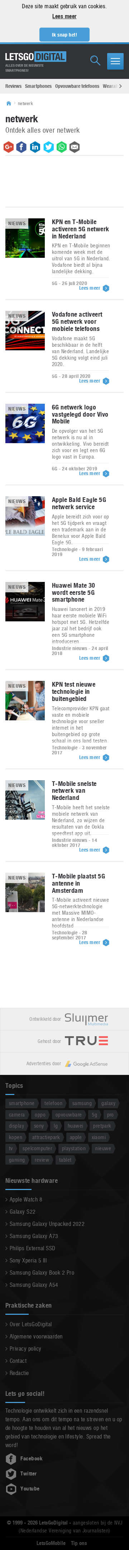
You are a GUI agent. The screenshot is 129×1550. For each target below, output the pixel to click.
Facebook (31, 1458)
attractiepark (46, 1137)
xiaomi (99, 1137)
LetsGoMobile (51, 1543)
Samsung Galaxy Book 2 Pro (42, 1272)
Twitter (28, 1473)
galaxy (108, 1103)
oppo (40, 1114)
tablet (65, 1160)
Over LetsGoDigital (31, 1324)
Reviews (13, 86)
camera (17, 1114)
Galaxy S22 (23, 1211)
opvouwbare (69, 1114)
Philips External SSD (33, 1248)
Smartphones (38, 86)
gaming (17, 1160)
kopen (15, 1137)
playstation (74, 1148)
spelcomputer (37, 1148)
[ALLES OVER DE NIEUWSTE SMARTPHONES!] (35, 56)
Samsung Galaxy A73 (34, 1236)
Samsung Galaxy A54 (34, 1284)
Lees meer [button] (64, 16)
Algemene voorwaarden (36, 1336)
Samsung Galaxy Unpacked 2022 (47, 1223)
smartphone (22, 1103)
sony (39, 1126)
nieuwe (103, 1148)
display (16, 1126)
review (42, 1160)
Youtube (29, 1488)
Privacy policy (26, 1348)
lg (56, 1126)
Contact (18, 1360)
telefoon (53, 1103)
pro (110, 1114)
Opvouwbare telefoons (77, 86)
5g (94, 1114)
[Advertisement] (64, 183)
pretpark (102, 1126)
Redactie (19, 1373)
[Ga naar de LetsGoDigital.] (11, 103)
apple (76, 1137)
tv (11, 1148)
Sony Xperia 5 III (28, 1260)
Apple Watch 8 (26, 1199)
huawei (75, 1126)
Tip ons (79, 1543)
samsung (82, 1103)
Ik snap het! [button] (64, 35)
